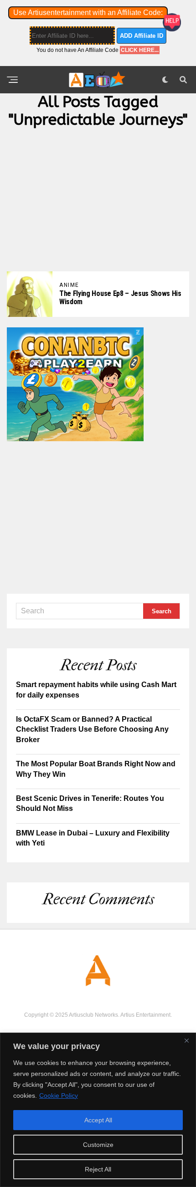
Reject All (98, 1169)
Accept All (98, 1120)
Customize (98, 1144)
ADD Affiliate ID (141, 35)
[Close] (186, 1040)
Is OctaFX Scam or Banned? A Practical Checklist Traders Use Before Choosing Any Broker (92, 729)
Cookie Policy (58, 1095)
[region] (98, 1110)
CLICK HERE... (140, 50)
